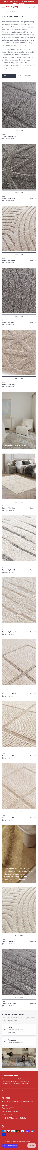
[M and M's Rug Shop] (12, 7)
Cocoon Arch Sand (8, 942)
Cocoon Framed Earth (9, 756)
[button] (29, 6)
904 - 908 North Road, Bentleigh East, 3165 (18, 1101)
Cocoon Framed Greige (9, 694)
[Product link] (19, 111)
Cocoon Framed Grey (9, 136)
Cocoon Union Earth (8, 384)
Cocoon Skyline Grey (9, 1004)
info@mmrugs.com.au (10, 1111)
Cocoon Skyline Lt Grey (9, 570)
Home (3, 12)
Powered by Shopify (24, 1141)
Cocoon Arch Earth (8, 260)
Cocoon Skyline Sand (9, 632)
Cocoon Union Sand (8, 508)
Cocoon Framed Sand (9, 818)
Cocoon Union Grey (8, 198)
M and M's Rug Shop (12, 1141)
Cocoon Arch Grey (8, 322)
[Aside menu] (4, 7)
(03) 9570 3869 (8, 1108)
